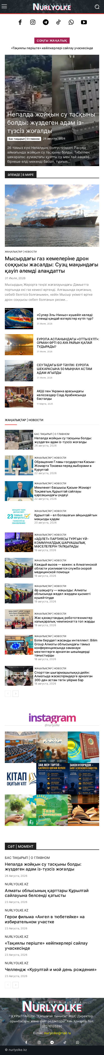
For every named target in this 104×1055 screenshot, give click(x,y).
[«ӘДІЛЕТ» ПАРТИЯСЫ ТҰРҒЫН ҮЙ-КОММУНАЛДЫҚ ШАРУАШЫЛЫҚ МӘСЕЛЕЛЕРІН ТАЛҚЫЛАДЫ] (19, 542)
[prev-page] (8, 694)
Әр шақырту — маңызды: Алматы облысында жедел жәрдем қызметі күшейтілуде (62, 594)
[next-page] (16, 694)
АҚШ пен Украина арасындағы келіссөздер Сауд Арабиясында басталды (61, 394)
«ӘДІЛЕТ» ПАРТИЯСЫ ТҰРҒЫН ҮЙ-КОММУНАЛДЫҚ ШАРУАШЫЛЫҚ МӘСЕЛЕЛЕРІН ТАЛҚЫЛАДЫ (61, 542)
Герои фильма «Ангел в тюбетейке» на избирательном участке (45, 919)
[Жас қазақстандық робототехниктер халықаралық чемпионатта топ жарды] (19, 619)
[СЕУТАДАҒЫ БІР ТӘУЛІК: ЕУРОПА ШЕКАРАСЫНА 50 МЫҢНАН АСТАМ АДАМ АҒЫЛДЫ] (19, 370)
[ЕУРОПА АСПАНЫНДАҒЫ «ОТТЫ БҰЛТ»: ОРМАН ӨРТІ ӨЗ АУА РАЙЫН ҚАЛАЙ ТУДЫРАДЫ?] (19, 344)
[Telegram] (45, 22)
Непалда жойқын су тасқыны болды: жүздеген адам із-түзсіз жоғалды (51, 122)
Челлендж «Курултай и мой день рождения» (51, 969)
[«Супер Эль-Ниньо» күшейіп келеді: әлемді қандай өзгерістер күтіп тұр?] (19, 318)
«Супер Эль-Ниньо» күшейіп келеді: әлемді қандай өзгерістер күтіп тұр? (65, 317)
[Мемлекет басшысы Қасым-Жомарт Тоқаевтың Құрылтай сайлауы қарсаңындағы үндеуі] (19, 491)
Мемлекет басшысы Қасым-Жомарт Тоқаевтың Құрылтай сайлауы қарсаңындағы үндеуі (62, 491)
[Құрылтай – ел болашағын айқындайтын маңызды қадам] (19, 517)
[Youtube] (84, 22)
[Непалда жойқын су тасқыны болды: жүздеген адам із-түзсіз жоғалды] (19, 440)
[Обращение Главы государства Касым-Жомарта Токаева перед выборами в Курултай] (19, 465)
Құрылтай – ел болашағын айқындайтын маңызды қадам (65, 517)
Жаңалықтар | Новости (21, 251)
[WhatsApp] (71, 22)
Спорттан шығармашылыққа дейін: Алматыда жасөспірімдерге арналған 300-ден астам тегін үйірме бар (63, 676)
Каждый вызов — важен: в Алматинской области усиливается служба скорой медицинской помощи (65, 568)
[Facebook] (20, 22)
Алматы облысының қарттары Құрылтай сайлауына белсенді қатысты (47, 893)
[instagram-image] (20, 747)
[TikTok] (58, 22)
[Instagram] (32, 22)
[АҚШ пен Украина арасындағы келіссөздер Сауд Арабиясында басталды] (19, 397)
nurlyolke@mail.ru (57, 1033)
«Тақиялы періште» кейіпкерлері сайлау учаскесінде (52, 48)
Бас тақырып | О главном (24, 138)
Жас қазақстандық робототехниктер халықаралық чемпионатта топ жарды (64, 620)
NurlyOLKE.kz (16, 884)
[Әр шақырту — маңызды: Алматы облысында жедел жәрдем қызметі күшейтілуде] (19, 593)
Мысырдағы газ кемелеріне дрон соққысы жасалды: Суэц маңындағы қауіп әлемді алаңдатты (51, 264)
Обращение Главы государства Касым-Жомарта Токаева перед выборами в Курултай (65, 465)
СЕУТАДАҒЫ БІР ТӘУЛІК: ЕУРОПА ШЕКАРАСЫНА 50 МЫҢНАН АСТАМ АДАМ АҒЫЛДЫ (64, 368)
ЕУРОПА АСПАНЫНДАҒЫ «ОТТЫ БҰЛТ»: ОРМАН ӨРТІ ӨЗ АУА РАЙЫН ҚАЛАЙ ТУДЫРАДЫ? (68, 342)
